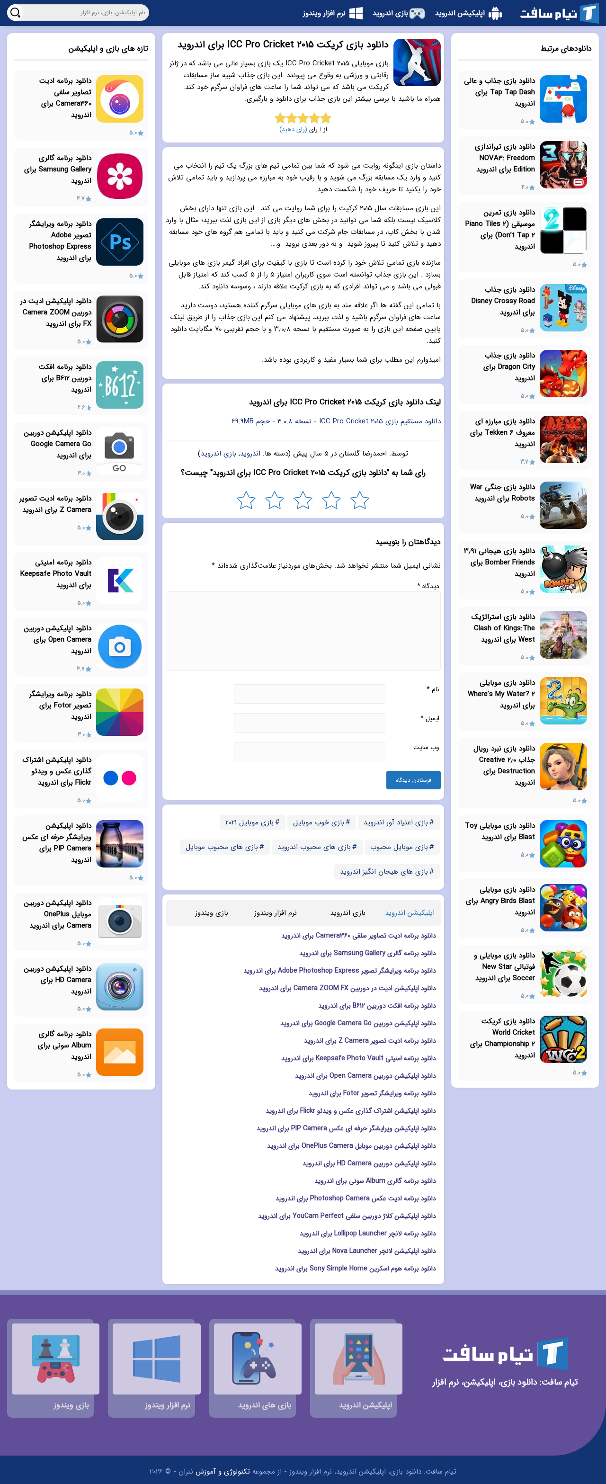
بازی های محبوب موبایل (222, 847)
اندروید (250, 453)
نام (433, 689)
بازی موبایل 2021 (249, 822)
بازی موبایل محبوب (399, 847)
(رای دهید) (293, 129)
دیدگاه (428, 586)
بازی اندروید (218, 453)
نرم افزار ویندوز (275, 913)
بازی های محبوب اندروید (314, 847)
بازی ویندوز (211, 913)
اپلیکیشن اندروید (410, 913)
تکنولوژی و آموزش (223, 1471)
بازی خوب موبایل (318, 822)
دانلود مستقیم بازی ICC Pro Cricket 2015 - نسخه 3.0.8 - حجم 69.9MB (336, 421)
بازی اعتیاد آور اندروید (396, 822)
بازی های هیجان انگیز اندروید (384, 871)
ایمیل (429, 718)
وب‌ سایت (426, 747)
